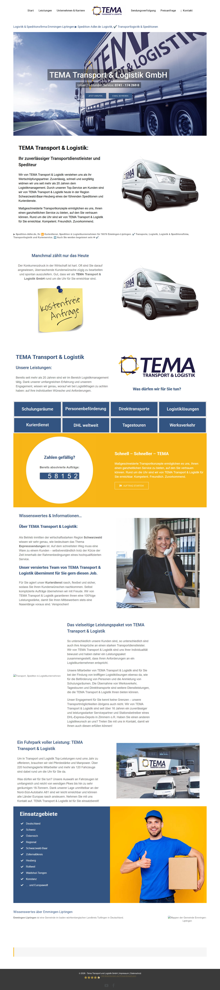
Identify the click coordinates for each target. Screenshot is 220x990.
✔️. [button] (97, 237)
